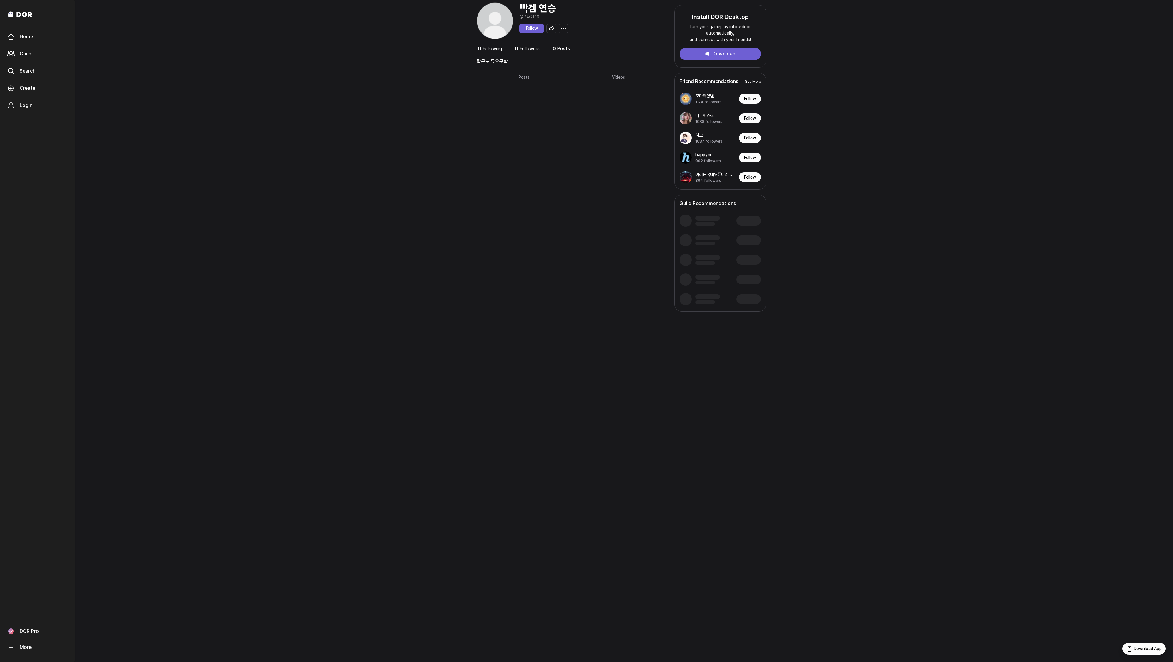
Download (724, 54)
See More (753, 81)
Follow (532, 28)
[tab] (524, 77)
